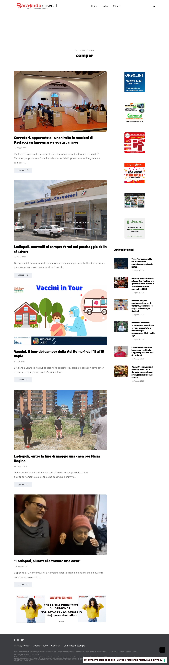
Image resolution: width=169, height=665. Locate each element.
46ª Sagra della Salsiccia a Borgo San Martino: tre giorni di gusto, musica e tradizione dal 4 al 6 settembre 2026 (143, 283)
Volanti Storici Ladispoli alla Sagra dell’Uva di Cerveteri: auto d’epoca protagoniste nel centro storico (142, 372)
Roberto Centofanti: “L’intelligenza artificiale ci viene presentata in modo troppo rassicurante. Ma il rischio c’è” (143, 329)
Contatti (55, 645)
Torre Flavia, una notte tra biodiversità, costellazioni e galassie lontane (142, 263)
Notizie (105, 6)
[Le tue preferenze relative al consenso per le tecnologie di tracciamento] (164, 660)
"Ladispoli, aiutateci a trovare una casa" (47, 561)
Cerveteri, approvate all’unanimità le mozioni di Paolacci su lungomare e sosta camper (53, 139)
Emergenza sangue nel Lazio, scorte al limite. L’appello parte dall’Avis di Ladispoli (143, 351)
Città (115, 6)
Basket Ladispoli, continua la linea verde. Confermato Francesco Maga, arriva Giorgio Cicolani (142, 305)
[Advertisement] (84, 31)
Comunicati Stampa (74, 645)
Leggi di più (23, 170)
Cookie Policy (40, 645)
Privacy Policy (21, 645)
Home (94, 6)
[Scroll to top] (162, 650)
